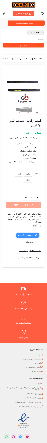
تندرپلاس (12, 219)
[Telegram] (20, 436)
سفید (28, 174)
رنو (36, 222)
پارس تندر (27, 219)
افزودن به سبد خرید (24, 204)
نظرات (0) (29, 242)
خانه (41, 58)
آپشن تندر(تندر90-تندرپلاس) (24, 214)
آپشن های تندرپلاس (16, 216)
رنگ (36, 173)
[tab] (27, 235)
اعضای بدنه (32, 58)
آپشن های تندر (32, 216)
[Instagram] (13, 436)
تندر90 (19, 219)
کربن (19, 174)
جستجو (23, 45)
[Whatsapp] (6, 436)
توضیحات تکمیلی (25, 235)
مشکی (28, 180)
